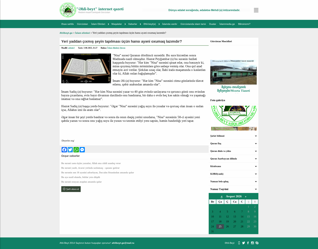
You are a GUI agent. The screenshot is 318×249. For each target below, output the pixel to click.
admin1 (71, 48)
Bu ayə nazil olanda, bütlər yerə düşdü (80, 177)
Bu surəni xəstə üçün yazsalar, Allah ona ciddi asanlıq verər (91, 163)
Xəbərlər (132, 24)
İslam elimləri (113, 48)
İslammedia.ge (227, 24)
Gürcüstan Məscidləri (221, 41)
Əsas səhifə (67, 24)
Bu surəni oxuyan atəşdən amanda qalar (81, 182)
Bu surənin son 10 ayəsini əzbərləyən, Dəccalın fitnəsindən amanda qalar (97, 172)
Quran (122, 48)
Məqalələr (116, 24)
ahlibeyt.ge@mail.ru (123, 243)
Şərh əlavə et (72, 189)
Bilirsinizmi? (244, 24)
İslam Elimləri (98, 24)
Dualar (212, 24)
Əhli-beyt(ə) (149, 24)
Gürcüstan (82, 24)
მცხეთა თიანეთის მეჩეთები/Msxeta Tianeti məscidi (233, 87)
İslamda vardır (169, 24)
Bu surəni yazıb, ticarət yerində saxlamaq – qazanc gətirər (90, 168)
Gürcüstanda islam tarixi (193, 24)
